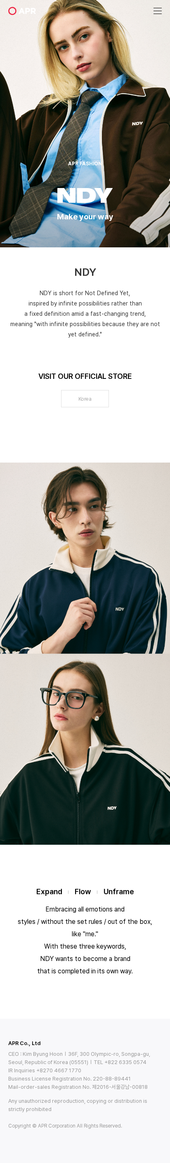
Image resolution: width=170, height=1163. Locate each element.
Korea (85, 399)
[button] (157, 11)
